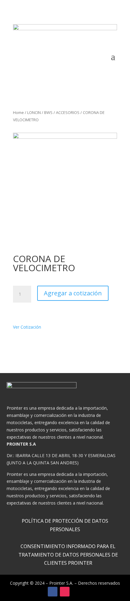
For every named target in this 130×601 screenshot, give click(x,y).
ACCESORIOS (68, 112)
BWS (48, 112)
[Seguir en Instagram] (65, 591)
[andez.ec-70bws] (65, 185)
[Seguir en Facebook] (52, 591)
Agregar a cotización (73, 293)
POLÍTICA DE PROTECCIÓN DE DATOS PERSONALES (65, 525)
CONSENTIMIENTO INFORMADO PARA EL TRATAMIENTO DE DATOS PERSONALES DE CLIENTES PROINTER (68, 554)
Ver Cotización (28, 327)
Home (18, 112)
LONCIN (34, 112)
